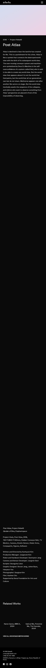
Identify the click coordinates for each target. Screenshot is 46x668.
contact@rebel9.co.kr (10, 653)
